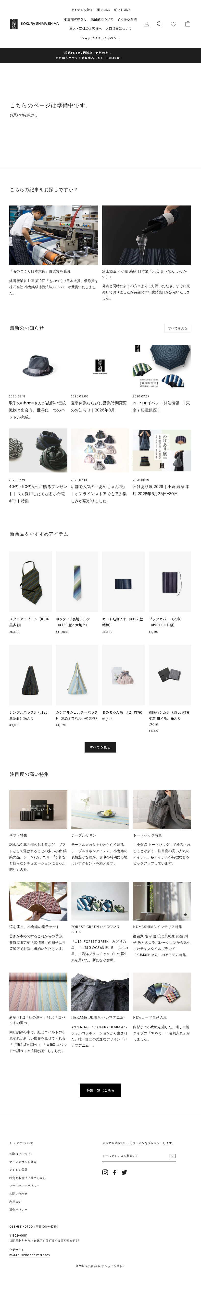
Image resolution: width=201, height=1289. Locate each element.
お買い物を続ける (24, 114)
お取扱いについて (21, 1154)
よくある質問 (127, 19)
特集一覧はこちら (101, 1090)
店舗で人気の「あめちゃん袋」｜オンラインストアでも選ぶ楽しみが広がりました (99, 494)
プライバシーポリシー (24, 1186)
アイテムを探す (82, 9)
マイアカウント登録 (23, 1162)
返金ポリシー (18, 1210)
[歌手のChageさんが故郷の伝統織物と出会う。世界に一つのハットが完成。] (38, 367)
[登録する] (172, 1156)
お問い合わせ (18, 1194)
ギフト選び (122, 9)
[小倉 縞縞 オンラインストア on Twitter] (124, 1172)
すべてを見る (178, 328)
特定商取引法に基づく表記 (27, 1178)
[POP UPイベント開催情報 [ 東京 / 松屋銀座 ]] (162, 367)
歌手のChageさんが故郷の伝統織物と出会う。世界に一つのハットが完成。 (37, 410)
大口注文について (119, 28)
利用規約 (15, 1202)
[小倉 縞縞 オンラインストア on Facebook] (115, 1172)
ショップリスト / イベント (100, 38)
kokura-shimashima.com (29, 1255)
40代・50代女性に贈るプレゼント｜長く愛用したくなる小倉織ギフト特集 (38, 494)
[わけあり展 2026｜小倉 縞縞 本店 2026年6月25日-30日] (162, 450)
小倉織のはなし (75, 19)
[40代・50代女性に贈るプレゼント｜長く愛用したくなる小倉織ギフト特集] (38, 450)
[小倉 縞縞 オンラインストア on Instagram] (105, 1172)
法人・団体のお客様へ (85, 28)
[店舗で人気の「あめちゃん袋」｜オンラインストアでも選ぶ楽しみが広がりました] (100, 450)
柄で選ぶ (103, 9)
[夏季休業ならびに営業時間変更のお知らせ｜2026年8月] (100, 367)
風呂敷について (102, 19)
